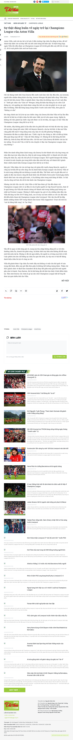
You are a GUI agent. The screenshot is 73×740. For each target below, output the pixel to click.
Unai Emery (37, 329)
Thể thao (7, 23)
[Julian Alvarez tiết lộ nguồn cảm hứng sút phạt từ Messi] (14, 508)
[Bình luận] (11, 291)
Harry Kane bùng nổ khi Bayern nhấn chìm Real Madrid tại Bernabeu (47, 629)
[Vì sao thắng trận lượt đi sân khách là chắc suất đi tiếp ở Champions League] (14, 490)
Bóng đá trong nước (13, 18)
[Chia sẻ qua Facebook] (62, 291)
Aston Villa (16, 329)
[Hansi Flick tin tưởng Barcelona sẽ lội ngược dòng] (14, 472)
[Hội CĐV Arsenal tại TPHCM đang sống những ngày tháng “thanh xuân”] (14, 435)
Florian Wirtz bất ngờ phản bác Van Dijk (40, 604)
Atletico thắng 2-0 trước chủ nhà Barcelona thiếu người (46, 564)
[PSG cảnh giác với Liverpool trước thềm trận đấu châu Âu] (14, 615)
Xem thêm (13, 690)
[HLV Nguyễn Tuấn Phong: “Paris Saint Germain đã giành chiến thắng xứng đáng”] (14, 417)
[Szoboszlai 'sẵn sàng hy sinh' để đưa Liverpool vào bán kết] (14, 454)
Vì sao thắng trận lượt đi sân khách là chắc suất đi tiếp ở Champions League (47, 485)
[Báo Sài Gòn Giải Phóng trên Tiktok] (40, 2)
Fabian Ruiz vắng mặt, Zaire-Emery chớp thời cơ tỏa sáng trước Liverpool (47, 521)
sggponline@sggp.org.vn (11, 717)
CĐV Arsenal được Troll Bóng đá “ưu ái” (41, 393)
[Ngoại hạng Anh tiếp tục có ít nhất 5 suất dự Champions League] (14, 588)
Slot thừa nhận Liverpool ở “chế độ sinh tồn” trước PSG (46, 538)
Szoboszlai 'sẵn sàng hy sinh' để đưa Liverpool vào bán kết (47, 448)
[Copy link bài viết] (21, 291)
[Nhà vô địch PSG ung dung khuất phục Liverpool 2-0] (14, 576)
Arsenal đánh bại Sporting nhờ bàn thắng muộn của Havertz (45, 645)
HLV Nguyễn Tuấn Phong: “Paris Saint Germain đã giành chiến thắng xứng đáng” (46, 412)
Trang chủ (5, 18)
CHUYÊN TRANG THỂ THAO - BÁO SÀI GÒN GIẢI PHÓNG (11, 10)
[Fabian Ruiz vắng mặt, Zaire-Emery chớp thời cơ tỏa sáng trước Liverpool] (14, 526)
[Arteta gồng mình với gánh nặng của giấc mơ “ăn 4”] (14, 659)
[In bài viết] (26, 291)
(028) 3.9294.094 (9, 715)
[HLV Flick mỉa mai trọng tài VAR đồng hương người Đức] (14, 550)
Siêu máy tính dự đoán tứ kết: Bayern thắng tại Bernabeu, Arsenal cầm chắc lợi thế (47, 674)
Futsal (33, 18)
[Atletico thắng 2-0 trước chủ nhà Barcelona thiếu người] (14, 563)
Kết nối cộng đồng (41, 18)
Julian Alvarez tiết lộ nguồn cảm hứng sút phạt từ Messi (46, 502)
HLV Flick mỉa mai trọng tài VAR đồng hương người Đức (46, 550)
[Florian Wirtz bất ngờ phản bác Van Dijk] (14, 603)
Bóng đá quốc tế (24, 18)
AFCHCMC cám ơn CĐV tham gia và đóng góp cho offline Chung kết (46, 376)
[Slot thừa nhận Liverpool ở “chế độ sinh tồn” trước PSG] (14, 538)
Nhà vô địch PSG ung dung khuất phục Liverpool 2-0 (45, 576)
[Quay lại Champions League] (6, 291)
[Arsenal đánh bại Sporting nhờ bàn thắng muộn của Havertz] (14, 643)
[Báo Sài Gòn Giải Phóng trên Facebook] (34, 2)
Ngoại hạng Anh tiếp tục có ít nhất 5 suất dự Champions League (46, 589)
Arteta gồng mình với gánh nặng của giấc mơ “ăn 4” (45, 659)
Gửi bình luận (60, 357)
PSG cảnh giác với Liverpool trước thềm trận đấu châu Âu (47, 616)
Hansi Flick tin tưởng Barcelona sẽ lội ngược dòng (44, 466)
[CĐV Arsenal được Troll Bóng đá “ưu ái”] (14, 399)
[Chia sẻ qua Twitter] (67, 291)
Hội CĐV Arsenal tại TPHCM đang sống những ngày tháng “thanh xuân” (47, 430)
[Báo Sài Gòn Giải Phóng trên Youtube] (37, 2)
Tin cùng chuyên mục (16, 371)
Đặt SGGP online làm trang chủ (60, 735)
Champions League (36, 23)
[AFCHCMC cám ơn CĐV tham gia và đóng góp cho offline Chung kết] (14, 381)
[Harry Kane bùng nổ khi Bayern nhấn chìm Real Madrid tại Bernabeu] (14, 627)
